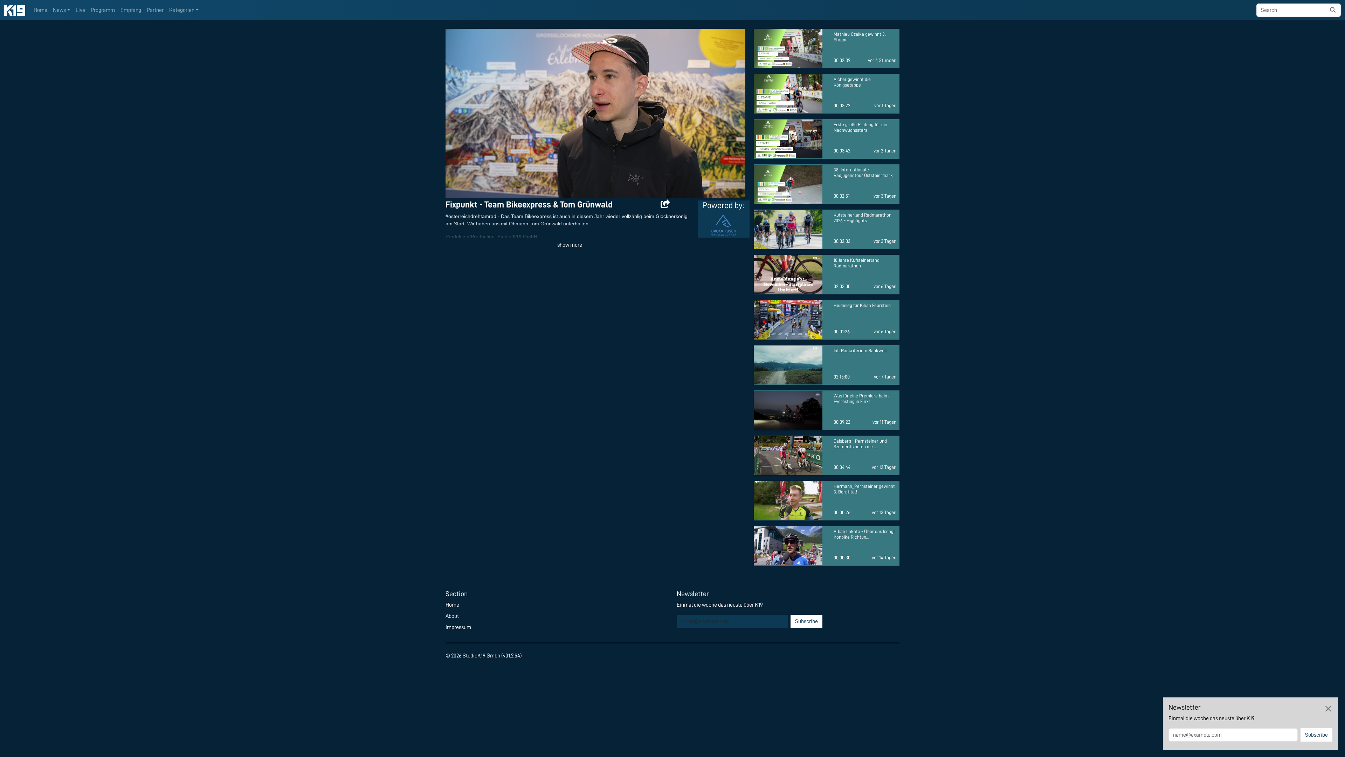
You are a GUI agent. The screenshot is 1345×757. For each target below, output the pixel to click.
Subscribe (806, 621)
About (452, 616)
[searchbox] (1290, 10)
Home (40, 10)
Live (80, 10)
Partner (155, 10)
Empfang (130, 10)
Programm (103, 10)
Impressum (458, 627)
